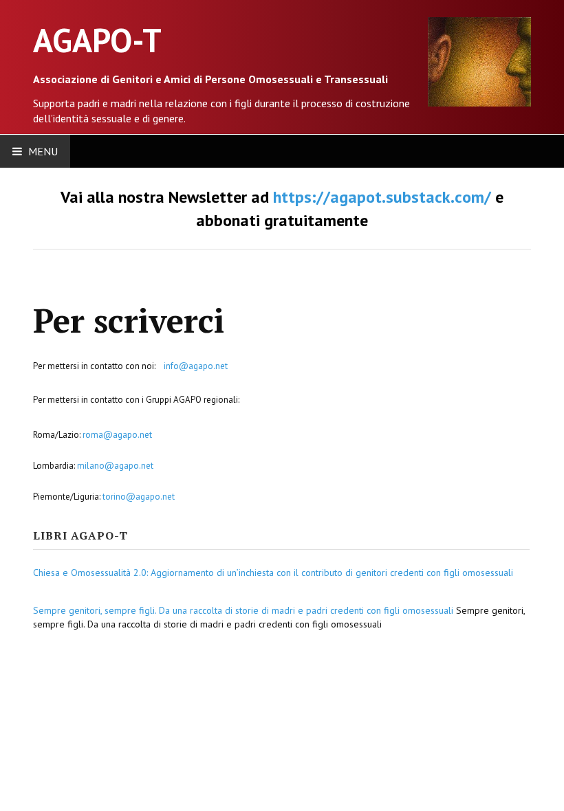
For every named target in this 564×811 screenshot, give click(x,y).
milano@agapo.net (115, 465)
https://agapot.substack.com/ (382, 197)
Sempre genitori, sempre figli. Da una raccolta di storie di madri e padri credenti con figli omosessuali (243, 610)
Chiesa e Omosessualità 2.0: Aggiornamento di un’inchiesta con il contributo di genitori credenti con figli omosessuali (273, 572)
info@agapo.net (196, 366)
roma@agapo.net (117, 435)
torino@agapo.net (138, 496)
